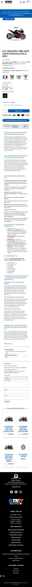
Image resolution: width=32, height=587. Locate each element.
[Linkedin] (16, 492)
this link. (6, 185)
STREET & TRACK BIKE (12, 11)
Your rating (7, 375)
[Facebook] (11, 492)
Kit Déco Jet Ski (16, 540)
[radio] (5, 87)
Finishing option (7, 82)
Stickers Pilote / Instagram (16, 545)
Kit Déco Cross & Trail (16, 532)
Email (6, 395)
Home (4, 11)
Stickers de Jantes (16, 542)
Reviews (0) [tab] (26, 126)
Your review (7, 380)
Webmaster (16, 584)
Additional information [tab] (15, 126)
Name (6, 389)
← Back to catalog (9, 19)
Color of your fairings (8, 91)
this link (25, 218)
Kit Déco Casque (16, 537)
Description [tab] (7, 126)
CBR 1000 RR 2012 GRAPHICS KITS (13, 13)
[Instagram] (20, 492)
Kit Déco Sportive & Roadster (16, 529)
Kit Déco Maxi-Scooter (16, 535)
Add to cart (18, 111)
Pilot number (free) (8, 102)
